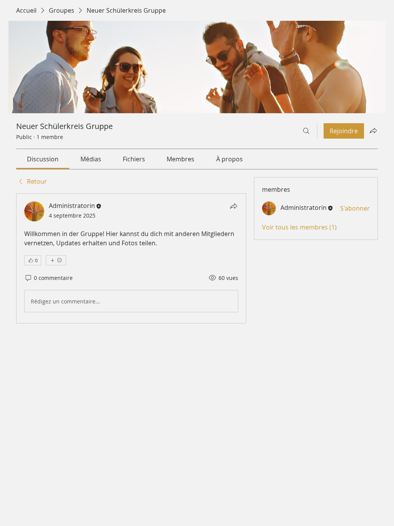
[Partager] (233, 206)
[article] (131, 258)
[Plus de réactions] (56, 260)
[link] (42, 159)
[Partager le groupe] (373, 130)
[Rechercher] (306, 131)
